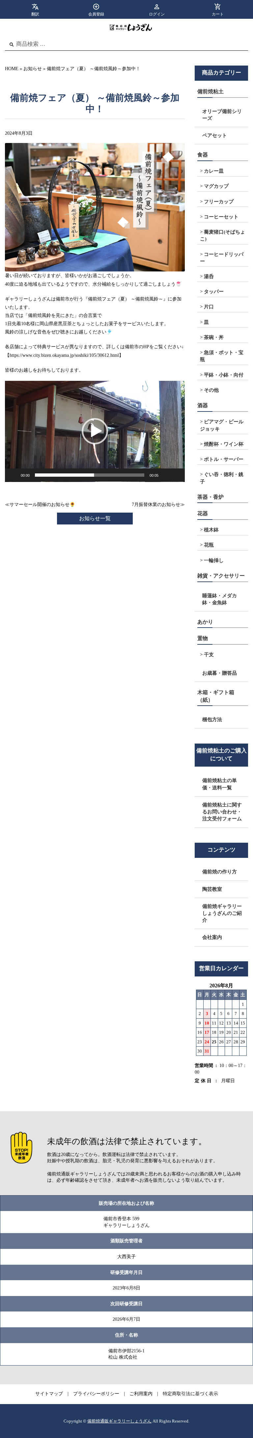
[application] (95, 431)
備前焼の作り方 (219, 871)
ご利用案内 (141, 1393)
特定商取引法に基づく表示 (190, 1393)
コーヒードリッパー (221, 258)
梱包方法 (212, 719)
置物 (202, 638)
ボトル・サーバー (223, 459)
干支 (209, 654)
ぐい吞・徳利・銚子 (221, 478)
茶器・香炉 (210, 497)
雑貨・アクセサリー (221, 575)
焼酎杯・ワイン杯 (223, 444)
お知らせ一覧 (95, 518)
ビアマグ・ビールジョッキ (221, 425)
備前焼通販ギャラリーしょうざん (119, 1421)
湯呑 (209, 276)
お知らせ (32, 68)
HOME (11, 68)
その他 (211, 390)
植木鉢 (211, 529)
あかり (205, 622)
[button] (95, 431)
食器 (202, 154)
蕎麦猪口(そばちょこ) (222, 235)
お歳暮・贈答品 (219, 673)
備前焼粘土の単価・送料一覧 (219, 784)
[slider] (89, 475)
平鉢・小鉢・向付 (223, 375)
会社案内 (212, 937)
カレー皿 (214, 171)
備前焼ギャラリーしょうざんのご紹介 (222, 913)
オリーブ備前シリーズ (222, 115)
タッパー (214, 291)
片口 (209, 306)
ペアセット (214, 135)
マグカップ (216, 186)
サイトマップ (49, 1393)
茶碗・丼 (214, 337)
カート (218, 14)
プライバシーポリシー (96, 1393)
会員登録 (96, 14)
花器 (202, 513)
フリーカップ (219, 201)
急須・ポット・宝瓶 (221, 356)
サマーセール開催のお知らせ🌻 (42, 504)
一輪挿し (214, 560)
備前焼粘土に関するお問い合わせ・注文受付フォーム (222, 811)
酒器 (202, 405)
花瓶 (209, 545)
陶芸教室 (212, 889)
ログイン (157, 14)
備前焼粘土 (210, 91)
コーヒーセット (221, 216)
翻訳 (35, 14)
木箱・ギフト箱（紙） (215, 696)
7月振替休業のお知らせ (156, 504)
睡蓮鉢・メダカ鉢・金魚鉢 (219, 599)
